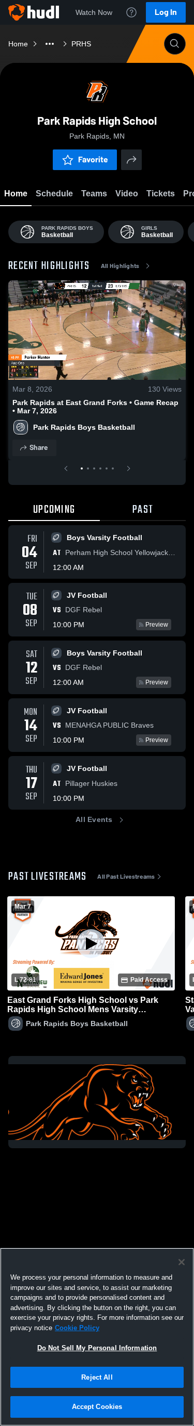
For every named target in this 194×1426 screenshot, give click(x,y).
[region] (97, 1337)
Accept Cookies (97, 1407)
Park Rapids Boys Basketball (84, 427)
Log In (166, 12)
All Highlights (120, 266)
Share (38, 448)
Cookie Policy (77, 1328)
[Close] (181, 1262)
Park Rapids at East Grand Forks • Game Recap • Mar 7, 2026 (95, 406)
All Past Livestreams (126, 876)
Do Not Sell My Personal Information (97, 1348)
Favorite (93, 159)
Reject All (96, 1377)
